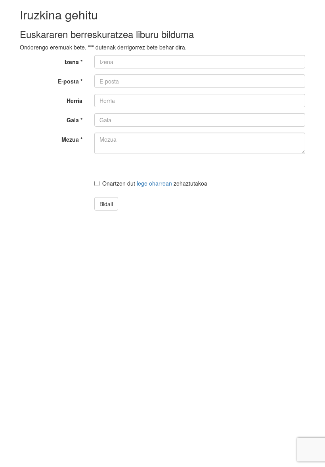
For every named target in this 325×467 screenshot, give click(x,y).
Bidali (106, 204)
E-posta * (70, 81)
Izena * (73, 62)
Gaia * (74, 120)
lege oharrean (154, 183)
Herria (74, 100)
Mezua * (71, 139)
